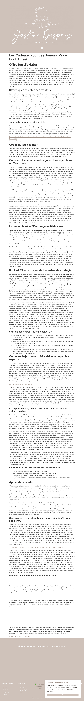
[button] (42, 48)
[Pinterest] (46, 652)
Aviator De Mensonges (15, 141)
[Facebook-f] (38, 652)
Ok (62, 694)
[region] (63, 689)
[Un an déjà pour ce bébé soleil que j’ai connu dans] (12, 662)
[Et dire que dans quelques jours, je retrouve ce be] (72, 662)
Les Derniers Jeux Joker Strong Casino (20, 384)
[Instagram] (42, 652)
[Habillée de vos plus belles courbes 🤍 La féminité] (52, 662)
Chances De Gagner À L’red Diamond (20, 636)
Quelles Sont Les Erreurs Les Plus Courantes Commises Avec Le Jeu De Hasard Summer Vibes (37, 547)
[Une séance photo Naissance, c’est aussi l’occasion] (32, 662)
